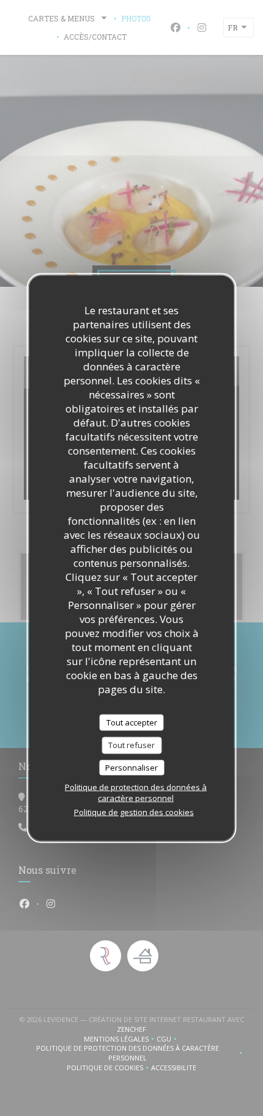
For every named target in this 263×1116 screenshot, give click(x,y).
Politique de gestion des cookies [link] (134, 812)
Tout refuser (131, 745)
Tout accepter (131, 721)
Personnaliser (131, 766)
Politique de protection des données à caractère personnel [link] (136, 793)
